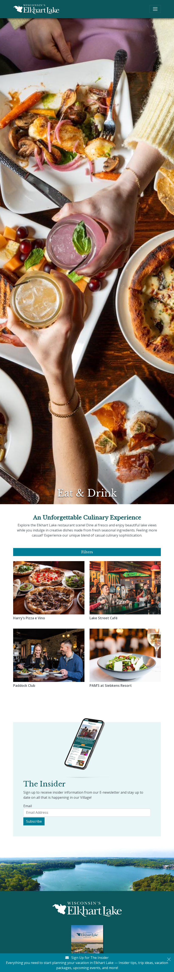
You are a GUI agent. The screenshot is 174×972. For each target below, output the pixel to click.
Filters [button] (87, 552)
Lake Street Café (104, 618)
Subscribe (34, 821)
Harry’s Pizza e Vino (29, 618)
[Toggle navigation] (155, 9)
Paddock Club (24, 685)
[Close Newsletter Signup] (169, 959)
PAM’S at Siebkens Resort (111, 685)
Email (27, 806)
